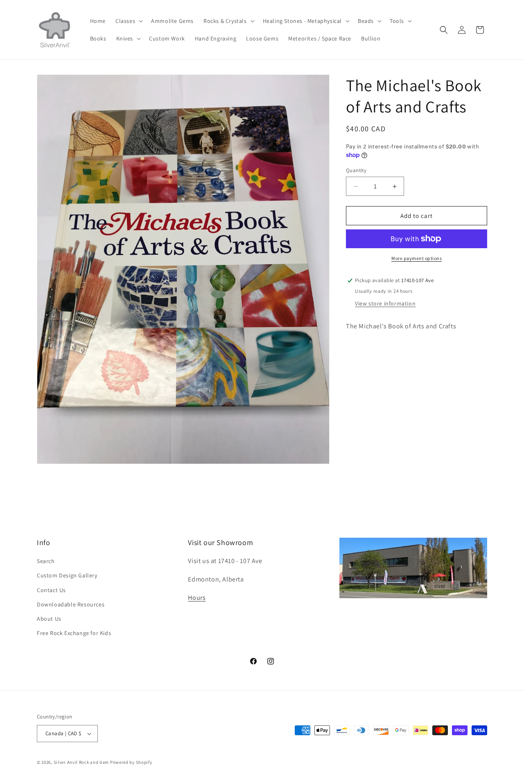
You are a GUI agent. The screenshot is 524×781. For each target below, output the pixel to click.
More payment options (416, 258)
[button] (128, 20)
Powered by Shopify (131, 762)
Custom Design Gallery (67, 575)
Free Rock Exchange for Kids (74, 633)
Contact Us (51, 589)
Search (46, 561)
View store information (385, 303)
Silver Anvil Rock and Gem (81, 762)
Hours (197, 597)
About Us (49, 618)
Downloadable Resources (70, 604)
